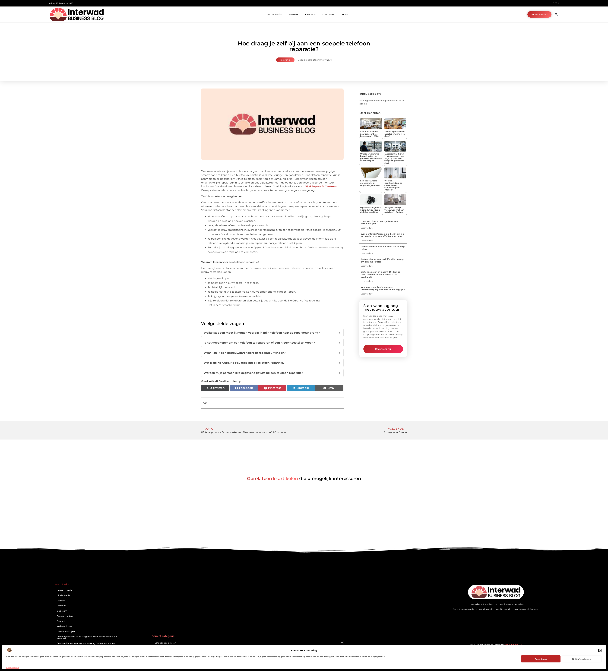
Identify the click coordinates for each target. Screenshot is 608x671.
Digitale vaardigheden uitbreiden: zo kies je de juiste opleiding (370, 209)
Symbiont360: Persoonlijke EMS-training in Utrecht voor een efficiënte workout (382, 235)
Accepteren (541, 659)
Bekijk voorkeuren (582, 659)
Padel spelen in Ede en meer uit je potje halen (383, 247)
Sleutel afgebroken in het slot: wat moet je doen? (394, 133)
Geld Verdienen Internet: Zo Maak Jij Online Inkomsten (86, 643)
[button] (600, 650)
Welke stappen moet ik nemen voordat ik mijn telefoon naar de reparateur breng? (272, 332)
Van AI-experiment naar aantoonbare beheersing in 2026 (369, 133)
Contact (345, 14)
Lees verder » (367, 228)
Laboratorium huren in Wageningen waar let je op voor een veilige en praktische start (394, 158)
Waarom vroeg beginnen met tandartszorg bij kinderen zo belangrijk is (383, 288)
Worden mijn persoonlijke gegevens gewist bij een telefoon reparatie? (272, 372)
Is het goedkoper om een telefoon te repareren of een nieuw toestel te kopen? (272, 342)
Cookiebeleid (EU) (66, 631)
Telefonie (285, 59)
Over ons (310, 14)
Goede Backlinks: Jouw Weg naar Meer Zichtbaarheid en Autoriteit (87, 637)
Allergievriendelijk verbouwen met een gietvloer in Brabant (394, 209)
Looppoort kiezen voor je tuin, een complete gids (379, 222)
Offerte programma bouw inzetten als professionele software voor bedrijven (371, 157)
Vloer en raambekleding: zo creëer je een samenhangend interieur (393, 185)
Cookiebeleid (12, 667)
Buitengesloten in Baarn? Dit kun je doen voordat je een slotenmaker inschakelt (380, 274)
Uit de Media (274, 14)
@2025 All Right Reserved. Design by (496, 644)
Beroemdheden (65, 590)
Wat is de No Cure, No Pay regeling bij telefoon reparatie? (272, 362)
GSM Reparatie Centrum (321, 186)
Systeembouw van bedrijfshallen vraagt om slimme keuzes (382, 260)
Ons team (328, 14)
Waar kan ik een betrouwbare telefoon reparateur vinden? (272, 352)
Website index (64, 626)
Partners (293, 14)
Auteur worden (65, 616)
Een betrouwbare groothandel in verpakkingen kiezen (370, 183)
